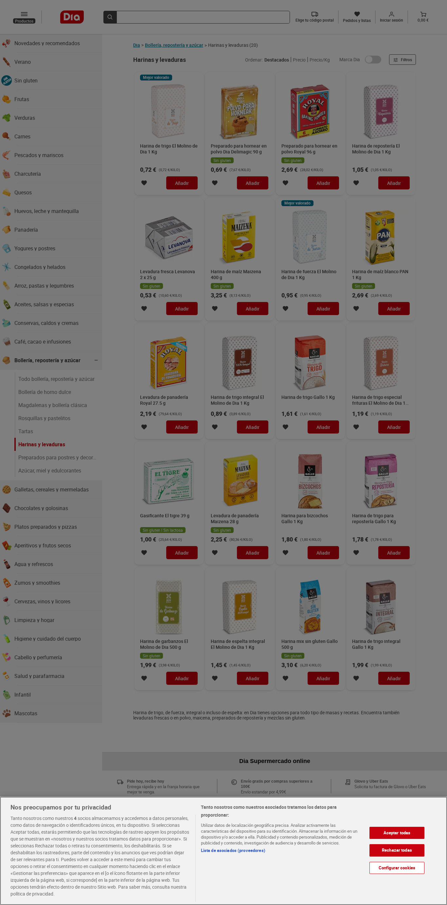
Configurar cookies (397, 868)
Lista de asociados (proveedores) (233, 850)
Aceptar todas (397, 833)
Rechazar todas (397, 850)
